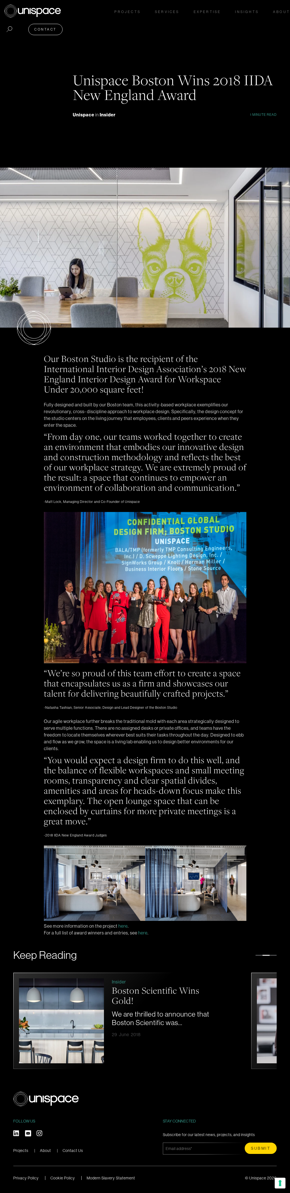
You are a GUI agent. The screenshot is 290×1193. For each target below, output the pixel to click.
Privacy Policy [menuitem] (26, 1178)
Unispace (84, 115)
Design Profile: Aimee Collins (153, 995)
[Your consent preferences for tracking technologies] (280, 1183)
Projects (127, 12)
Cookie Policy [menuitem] (62, 1178)
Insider (108, 115)
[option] (129, 1021)
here (123, 926)
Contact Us (73, 1150)
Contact (45, 29)
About (45, 1150)
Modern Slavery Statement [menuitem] (111, 1178)
